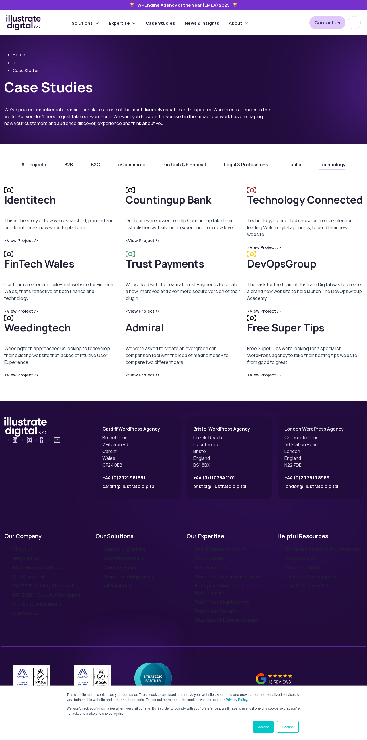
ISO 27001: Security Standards (46, 595)
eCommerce (131, 164)
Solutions (82, 23)
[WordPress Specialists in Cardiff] (23, 22)
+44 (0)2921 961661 (123, 478)
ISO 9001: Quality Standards (44, 586)
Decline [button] (288, 726)
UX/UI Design (209, 558)
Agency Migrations (125, 549)
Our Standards (29, 576)
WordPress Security (217, 611)
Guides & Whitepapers (311, 576)
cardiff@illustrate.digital (128, 486)
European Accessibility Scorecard (323, 549)
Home (19, 55)
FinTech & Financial (184, 164)
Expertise (119, 23)
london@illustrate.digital (311, 486)
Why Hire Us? (27, 558)
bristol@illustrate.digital (219, 486)
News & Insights (202, 23)
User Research (211, 567)
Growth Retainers (124, 558)
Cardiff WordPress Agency (131, 429)
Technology (332, 164)
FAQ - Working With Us (37, 567)
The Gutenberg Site (308, 586)
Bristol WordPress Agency (221, 429)
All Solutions (117, 586)
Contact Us (327, 22)
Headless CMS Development (226, 620)
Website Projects (123, 567)
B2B (68, 164)
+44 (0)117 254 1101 (214, 478)
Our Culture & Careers (37, 604)
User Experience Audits (220, 549)
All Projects (34, 164)
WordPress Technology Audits (228, 576)
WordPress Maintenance (222, 602)
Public (294, 164)
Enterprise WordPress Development (219, 589)
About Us (23, 549)
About (235, 23)
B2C (95, 164)
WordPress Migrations (128, 576)
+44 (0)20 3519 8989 (306, 478)
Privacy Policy (236, 699)
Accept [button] (263, 726)
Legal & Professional (247, 164)
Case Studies (160, 23)
